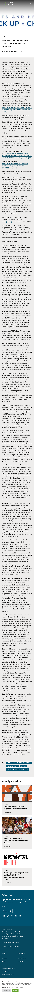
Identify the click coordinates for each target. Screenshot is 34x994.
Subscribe (6, 911)
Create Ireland (12, 766)
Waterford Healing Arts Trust (18, 769)
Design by (8, 974)
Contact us (21, 953)
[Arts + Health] (8, 3)
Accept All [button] (15, 990)
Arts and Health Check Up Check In (19, 763)
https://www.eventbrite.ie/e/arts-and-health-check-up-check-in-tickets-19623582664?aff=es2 (15, 165)
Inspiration (21, 956)
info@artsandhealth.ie (10, 942)
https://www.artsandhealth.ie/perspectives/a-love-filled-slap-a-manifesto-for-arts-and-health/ (18, 109)
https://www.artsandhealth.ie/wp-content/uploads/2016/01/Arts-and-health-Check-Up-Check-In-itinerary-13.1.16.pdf (17, 155)
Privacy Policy (5, 971)
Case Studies (22, 959)
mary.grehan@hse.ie (9, 222)
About (4, 953)
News (3, 956)
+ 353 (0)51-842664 (10, 946)
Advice (4, 961)
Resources (5, 959)
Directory (20, 961)
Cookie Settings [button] (6, 990)
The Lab (23, 766)
